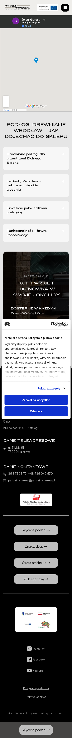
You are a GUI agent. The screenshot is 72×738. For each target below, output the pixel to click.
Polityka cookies (36, 696)
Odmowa (36, 411)
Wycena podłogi (34, 730)
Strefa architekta (34, 563)
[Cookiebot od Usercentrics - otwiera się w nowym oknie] (51, 324)
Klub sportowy (34, 579)
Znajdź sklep (34, 546)
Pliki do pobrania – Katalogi (20, 428)
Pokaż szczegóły (48, 388)
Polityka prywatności (36, 688)
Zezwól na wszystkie (36, 400)
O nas (7, 421)
